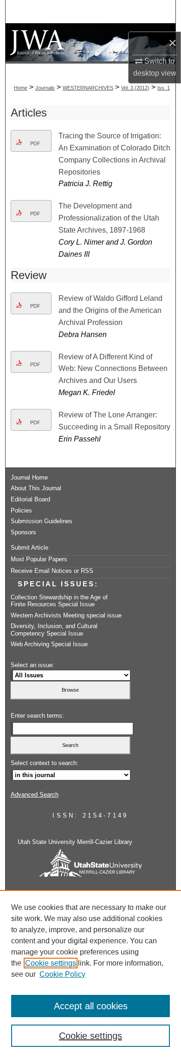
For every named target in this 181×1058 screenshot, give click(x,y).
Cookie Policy (62, 974)
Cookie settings (50, 963)
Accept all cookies (91, 1006)
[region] (90, 974)
